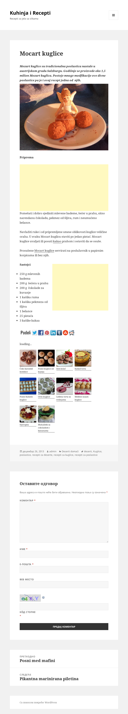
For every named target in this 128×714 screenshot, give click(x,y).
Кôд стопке (28, 612)
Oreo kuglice (44, 396)
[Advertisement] (64, 187)
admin (52, 451)
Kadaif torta (80, 368)
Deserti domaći (70, 451)
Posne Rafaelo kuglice (26, 398)
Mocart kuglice (44, 250)
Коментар (28, 500)
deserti (88, 451)
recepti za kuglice (63, 454)
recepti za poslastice (86, 454)
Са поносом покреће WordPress (38, 702)
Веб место (27, 579)
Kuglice (97, 451)
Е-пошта (27, 564)
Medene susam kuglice (81, 398)
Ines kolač (61, 368)
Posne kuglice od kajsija (46, 370)
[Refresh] (43, 597)
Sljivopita (24, 424)
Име (24, 549)
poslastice (25, 454)
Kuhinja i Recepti (30, 12)
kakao (57, 241)
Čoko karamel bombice (26, 370)
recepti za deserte (42, 454)
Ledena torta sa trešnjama (63, 398)
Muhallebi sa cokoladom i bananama (44, 427)
